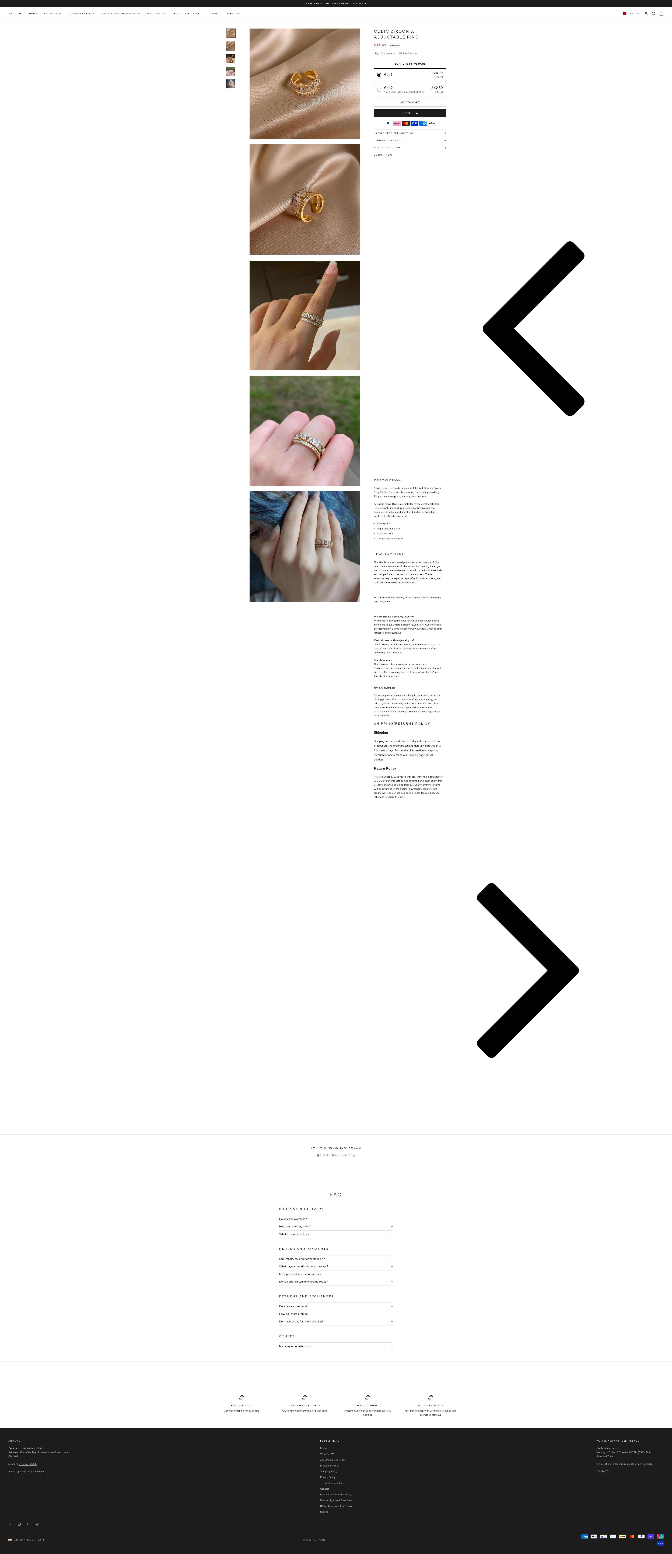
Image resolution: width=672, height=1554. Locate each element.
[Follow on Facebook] (10, 1524)
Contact (213, 13)
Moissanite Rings (81, 13)
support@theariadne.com (30, 1471)
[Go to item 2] (231, 46)
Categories (53, 13)
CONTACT (602, 1471)
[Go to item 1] (231, 33)
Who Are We (156, 13)
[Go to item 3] (231, 59)
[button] (410, 75)
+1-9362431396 (28, 1464)
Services (233, 13)
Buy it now (410, 113)
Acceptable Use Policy (332, 1460)
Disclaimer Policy (329, 1465)
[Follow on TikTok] (37, 1524)
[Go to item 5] (231, 84)
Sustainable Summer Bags (120, 13)
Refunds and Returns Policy (335, 1494)
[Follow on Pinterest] (28, 1524)
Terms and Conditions (332, 1483)
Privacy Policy (327, 1477)
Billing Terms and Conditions (336, 1506)
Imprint (324, 1512)
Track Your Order (186, 13)
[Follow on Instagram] (19, 1524)
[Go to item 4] (231, 71)
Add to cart (410, 102)
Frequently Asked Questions (336, 1500)
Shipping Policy (328, 1471)
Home (33, 13)
